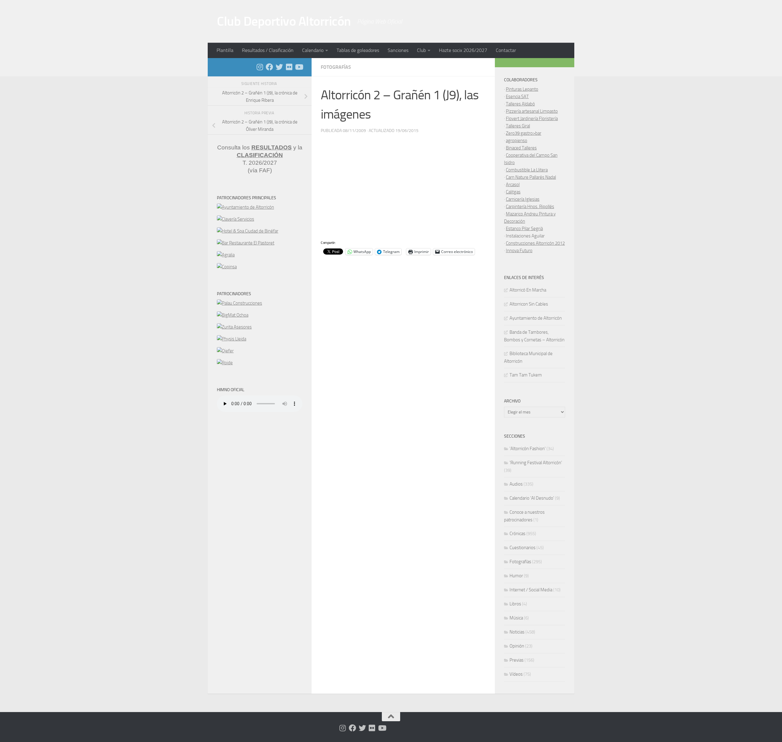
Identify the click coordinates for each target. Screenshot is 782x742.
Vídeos (516, 674)
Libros (515, 604)
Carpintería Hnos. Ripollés (530, 206)
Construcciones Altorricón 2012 (535, 243)
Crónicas (517, 533)
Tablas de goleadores (358, 50)
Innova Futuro (519, 250)
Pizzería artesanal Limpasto (532, 111)
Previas (517, 660)
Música (516, 618)
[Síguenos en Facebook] (269, 67)
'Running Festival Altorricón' (536, 462)
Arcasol (513, 184)
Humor (516, 576)
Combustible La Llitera (527, 170)
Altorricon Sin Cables (529, 304)
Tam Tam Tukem (526, 375)
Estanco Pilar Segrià (524, 228)
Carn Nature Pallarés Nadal (531, 177)
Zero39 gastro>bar (523, 133)
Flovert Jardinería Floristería (532, 118)
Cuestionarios (522, 547)
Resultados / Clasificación (268, 50)
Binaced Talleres (521, 148)
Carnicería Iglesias (522, 199)
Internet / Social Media (531, 590)
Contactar (506, 50)
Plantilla (225, 50)
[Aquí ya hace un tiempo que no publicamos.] (279, 67)
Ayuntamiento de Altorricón (536, 318)
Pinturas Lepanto (522, 89)
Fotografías (336, 67)
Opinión (517, 646)
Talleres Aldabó (520, 104)
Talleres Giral (518, 126)
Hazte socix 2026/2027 (463, 50)
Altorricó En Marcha (528, 290)
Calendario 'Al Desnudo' (532, 498)
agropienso (516, 140)
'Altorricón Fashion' (528, 448)
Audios (516, 484)
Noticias (517, 632)
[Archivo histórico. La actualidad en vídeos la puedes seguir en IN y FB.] (298, 67)
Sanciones (398, 50)
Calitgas (513, 192)
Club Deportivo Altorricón (284, 21)
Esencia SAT (517, 96)
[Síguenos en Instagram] (259, 67)
